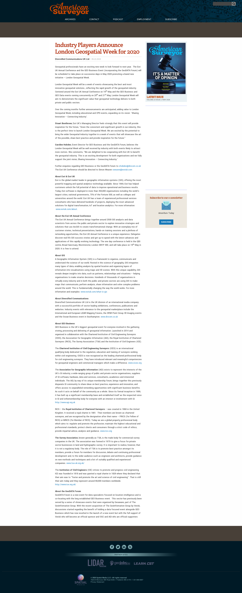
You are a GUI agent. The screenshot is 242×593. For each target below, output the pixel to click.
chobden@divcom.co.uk (130, 166)
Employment (144, 19)
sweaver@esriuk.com (122, 169)
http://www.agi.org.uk (65, 402)
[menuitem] (70, 19)
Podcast (118, 19)
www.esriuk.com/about (66, 209)
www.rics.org (106, 431)
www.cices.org (135, 362)
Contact (94, 19)
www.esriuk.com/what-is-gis (94, 291)
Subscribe (171, 19)
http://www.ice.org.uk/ (65, 484)
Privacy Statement (97, 582)
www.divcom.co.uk (109, 316)
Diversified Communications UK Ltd (72, 59)
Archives (70, 19)
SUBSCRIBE (166, 222)
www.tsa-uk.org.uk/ (75, 463)
